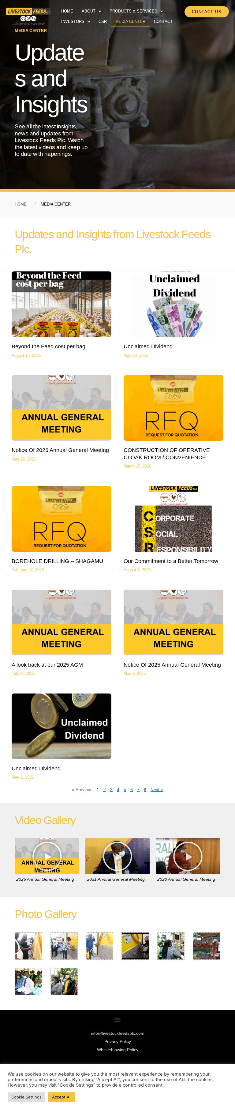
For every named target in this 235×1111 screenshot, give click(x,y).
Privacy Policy (117, 1041)
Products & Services (133, 11)
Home (67, 11)
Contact (163, 21)
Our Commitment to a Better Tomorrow (171, 561)
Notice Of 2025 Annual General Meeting (172, 665)
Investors (72, 21)
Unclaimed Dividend (148, 346)
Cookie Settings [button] (26, 1097)
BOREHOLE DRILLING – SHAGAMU (57, 561)
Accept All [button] (61, 1097)
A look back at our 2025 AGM (47, 665)
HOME (21, 204)
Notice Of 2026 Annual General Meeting (60, 450)
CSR (103, 21)
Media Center (130, 21)
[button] (47, 856)
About (88, 11)
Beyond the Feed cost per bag (48, 346)
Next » (157, 789)
